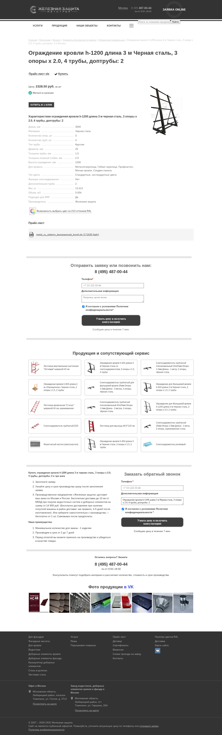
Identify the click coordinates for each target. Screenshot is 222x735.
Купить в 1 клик (41, 104)
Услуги (37, 25)
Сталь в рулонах (37, 670)
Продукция (59, 25)
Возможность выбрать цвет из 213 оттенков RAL (64, 211)
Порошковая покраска (83, 645)
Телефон (87, 279)
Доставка (160, 641)
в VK (129, 587)
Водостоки (34, 649)
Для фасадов (36, 636)
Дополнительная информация (100, 291)
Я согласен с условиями (107, 308)
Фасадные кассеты (39, 641)
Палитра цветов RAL (166, 636)
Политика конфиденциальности (46, 729)
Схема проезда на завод (127, 654)
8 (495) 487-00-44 (111, 564)
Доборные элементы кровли (44, 654)
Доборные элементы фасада (45, 658)
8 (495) (111, 271)
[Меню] (131, 26)
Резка (74, 641)
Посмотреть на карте (45, 703)
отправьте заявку (149, 726)
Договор (117, 641)
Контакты (114, 25)
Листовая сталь (37, 674)
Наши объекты (86, 25)
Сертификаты (120, 645)
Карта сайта (162, 645)
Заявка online (174, 9)
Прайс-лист (119, 636)
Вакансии (118, 649)
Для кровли (34, 645)
